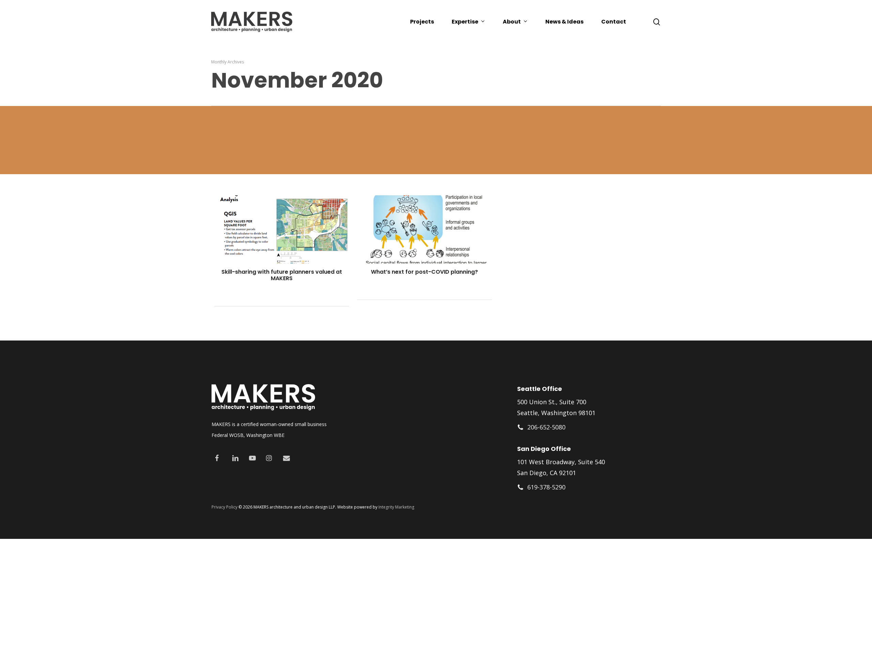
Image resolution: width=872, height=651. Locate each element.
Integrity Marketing (396, 507)
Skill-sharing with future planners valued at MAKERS (281, 275)
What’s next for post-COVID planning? (424, 272)
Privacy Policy (224, 507)
